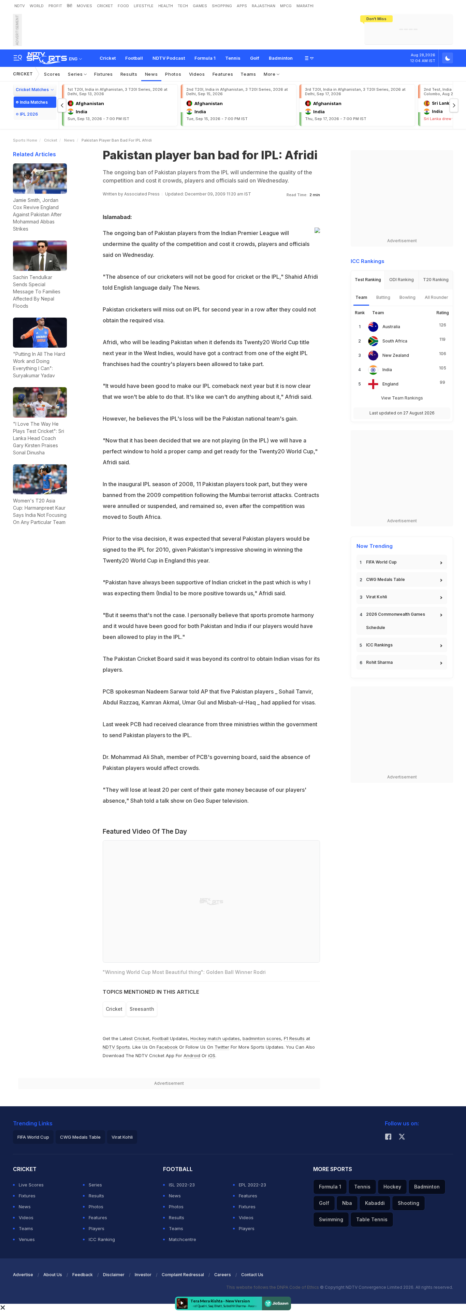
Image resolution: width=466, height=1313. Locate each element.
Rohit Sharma (379, 662)
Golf (254, 58)
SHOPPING (222, 5)
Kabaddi (375, 1203)
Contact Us (252, 1274)
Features (223, 74)
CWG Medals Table (385, 579)
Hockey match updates (215, 1038)
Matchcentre (182, 1239)
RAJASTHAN (263, 5)
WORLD (37, 5)
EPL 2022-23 (252, 1184)
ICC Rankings (379, 644)
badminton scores (262, 1038)
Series (76, 74)
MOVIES (84, 5)
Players (96, 1228)
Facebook (167, 1047)
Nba (347, 1203)
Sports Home (25, 140)
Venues (27, 1239)
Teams (248, 74)
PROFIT (55, 5)
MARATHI (305, 5)
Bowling (407, 297)
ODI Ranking (401, 279)
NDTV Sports (116, 1047)
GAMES (200, 5)
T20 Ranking (436, 279)
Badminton (281, 58)
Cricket (108, 58)
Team (361, 297)
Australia (391, 326)
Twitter (222, 1047)
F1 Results (295, 1038)
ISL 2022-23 (182, 1184)
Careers (222, 1274)
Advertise (23, 1274)
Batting (383, 297)
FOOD (123, 5)
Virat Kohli (376, 596)
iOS (211, 1055)
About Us (52, 1274)
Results (128, 74)
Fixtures (103, 74)
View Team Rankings (402, 397)
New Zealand (395, 355)
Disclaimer (114, 1274)
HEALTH (165, 5)
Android (192, 1055)
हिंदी (69, 5)
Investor (143, 1274)
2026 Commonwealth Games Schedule (395, 621)
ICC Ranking (102, 1239)
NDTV (19, 5)
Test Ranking (368, 279)
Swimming (331, 1219)
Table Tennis (372, 1219)
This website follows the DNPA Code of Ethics (273, 1287)
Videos (197, 74)
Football (134, 58)
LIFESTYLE (144, 5)
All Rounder (436, 297)
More (270, 74)
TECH (183, 5)
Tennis (233, 58)
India (387, 369)
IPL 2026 (29, 114)
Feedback (82, 1274)
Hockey (392, 1187)
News (151, 74)
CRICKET (105, 5)
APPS (242, 5)
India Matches (34, 102)
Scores (52, 74)
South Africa (394, 341)
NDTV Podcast (168, 58)
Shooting (408, 1203)
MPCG (286, 5)
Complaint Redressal (183, 1274)
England (390, 383)
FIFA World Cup (381, 562)
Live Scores (31, 1184)
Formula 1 (205, 58)
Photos (173, 74)
